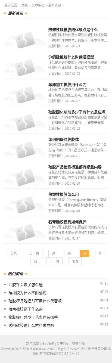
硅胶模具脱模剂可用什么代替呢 (35, 301)
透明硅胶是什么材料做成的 (31, 326)
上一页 (34, 253)
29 (69, 253)
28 (53, 253)
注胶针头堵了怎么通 (25, 285)
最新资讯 (54, 5)
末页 (75, 261)
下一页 (54, 261)
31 (100, 253)
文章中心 (38, 5)
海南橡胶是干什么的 (25, 309)
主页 (24, 5)
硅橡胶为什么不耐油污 (27, 293)
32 (35, 261)
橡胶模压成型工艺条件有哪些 (33, 317)
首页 (13, 253)
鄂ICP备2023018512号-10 (61, 354)
